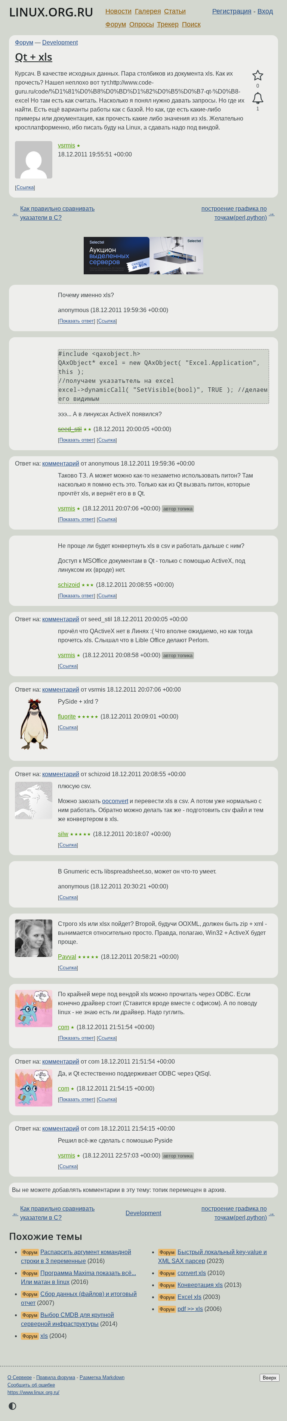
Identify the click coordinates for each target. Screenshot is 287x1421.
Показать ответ (76, 321)
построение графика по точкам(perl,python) (234, 213)
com (63, 1027)
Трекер (168, 24)
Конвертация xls (200, 1285)
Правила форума (55, 1377)
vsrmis (66, 145)
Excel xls (189, 1297)
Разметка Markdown (102, 1377)
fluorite (67, 716)
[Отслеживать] (257, 98)
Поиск (191, 24)
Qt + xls (33, 56)
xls (44, 1336)
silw (63, 834)
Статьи (175, 11)
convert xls (192, 1273)
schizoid (69, 585)
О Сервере (19, 1377)
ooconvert (115, 801)
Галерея (148, 11)
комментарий (60, 463)
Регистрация (231, 11)
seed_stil (70, 429)
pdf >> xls (190, 1309)
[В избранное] (257, 75)
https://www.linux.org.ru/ (33, 1392)
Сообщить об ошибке (31, 1385)
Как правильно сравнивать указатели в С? (57, 213)
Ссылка (25, 187)
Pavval (67, 957)
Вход (265, 11)
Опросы (141, 24)
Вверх (270, 1378)
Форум (115, 24)
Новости (118, 11)
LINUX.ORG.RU (51, 12)
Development (60, 42)
